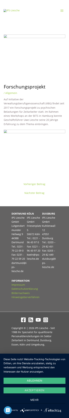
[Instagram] (45, 319)
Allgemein (11, 93)
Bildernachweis (21, 293)
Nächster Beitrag (34, 193)
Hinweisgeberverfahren (25, 297)
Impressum (18, 284)
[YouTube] (38, 319)
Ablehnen (34, 380)
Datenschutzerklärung (25, 288)
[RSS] (30, 319)
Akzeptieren (34, 390)
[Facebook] (23, 319)
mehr (34, 400)
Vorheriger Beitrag (34, 184)
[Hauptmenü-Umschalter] (62, 10)
